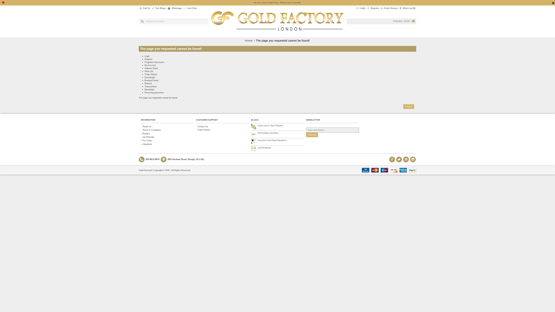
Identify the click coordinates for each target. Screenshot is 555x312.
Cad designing (264, 147)
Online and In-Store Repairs (270, 125)
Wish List (149, 71)
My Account (150, 65)
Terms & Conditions (152, 130)
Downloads (150, 77)
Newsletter (150, 89)
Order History (151, 74)
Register (148, 59)
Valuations (147, 144)
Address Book (151, 68)
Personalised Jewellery (268, 133)
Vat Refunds (148, 137)
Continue (408, 106)
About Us (147, 126)
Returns (148, 83)
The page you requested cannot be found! (283, 40)
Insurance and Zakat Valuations (272, 140)
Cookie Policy (273, 2)
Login (147, 56)
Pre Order (147, 140)
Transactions (151, 86)
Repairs (146, 133)
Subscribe (312, 135)
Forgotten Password (154, 62)
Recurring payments (154, 92)
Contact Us (202, 126)
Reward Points (151, 80)
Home (248, 40)
